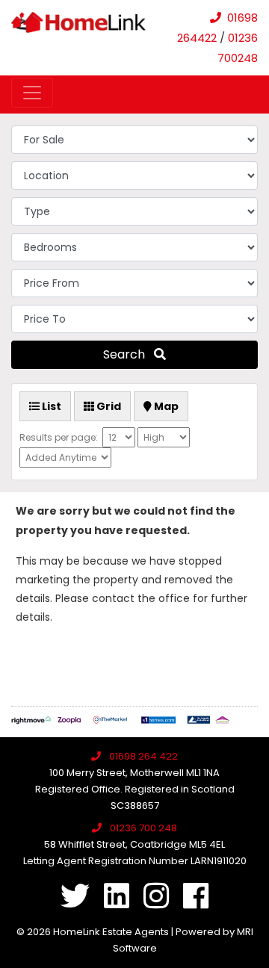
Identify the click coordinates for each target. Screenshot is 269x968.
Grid (107, 406)
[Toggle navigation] (32, 93)
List (50, 406)
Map (165, 406)
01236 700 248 (143, 828)
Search (128, 354)
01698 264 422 (143, 756)
